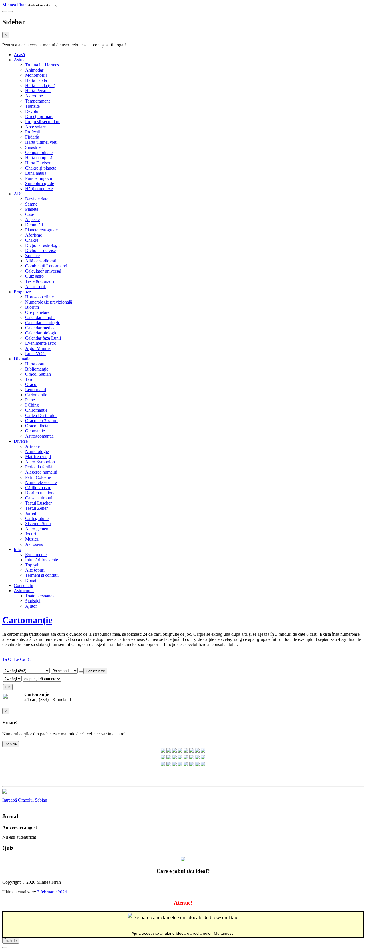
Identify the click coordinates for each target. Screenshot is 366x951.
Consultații (23, 585)
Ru (29, 659)
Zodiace (32, 255)
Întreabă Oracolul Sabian (24, 800)
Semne (31, 204)
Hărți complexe (39, 188)
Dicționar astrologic (43, 245)
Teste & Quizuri (39, 281)
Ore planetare (37, 312)
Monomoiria (36, 75)
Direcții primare (39, 116)
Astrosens (34, 544)
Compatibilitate (39, 152)
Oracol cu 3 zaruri (41, 420)
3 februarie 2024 (52, 891)
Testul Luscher (38, 503)
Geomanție (35, 430)
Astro (19, 59)
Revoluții (33, 111)
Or (10, 659)
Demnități (34, 224)
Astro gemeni (37, 528)
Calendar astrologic (42, 322)
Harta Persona (38, 90)
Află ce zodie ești (40, 260)
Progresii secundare (42, 121)
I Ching (32, 405)
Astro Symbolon (40, 461)
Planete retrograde (41, 229)
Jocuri (30, 533)
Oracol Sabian (38, 374)
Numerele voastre (41, 482)
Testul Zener (36, 508)
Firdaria (32, 137)
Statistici (32, 600)
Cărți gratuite (37, 518)
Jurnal (30, 513)
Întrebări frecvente (41, 559)
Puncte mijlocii (38, 178)
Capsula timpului (40, 497)
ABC (18, 193)
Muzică (32, 539)
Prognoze (22, 291)
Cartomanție (36, 394)
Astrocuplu (24, 590)
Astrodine (34, 95)
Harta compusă (38, 157)
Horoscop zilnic (39, 296)
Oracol (31, 384)
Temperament (37, 101)
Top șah (32, 564)
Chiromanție (36, 410)
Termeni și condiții (42, 575)
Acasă (19, 54)
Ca (22, 659)
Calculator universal (43, 271)
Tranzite (32, 106)
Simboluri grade (39, 183)
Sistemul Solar (38, 523)
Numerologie (37, 451)
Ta (4, 659)
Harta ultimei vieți (41, 142)
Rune (30, 399)
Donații (32, 580)
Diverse (21, 441)
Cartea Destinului (41, 415)
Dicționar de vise (40, 250)
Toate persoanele (40, 595)
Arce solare (35, 126)
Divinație (22, 358)
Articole (32, 446)
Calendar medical (41, 327)
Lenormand (35, 389)
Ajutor (31, 606)
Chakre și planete (40, 168)
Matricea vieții (38, 456)
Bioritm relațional (41, 492)
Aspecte (32, 219)
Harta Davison (38, 162)
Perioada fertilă (38, 466)
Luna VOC (35, 353)
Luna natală (35, 173)
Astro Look (35, 286)
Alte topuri (35, 570)
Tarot (30, 379)
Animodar (34, 70)
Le (16, 659)
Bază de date (36, 198)
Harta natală (36, 80)
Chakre (31, 240)
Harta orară (35, 363)
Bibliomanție (36, 369)
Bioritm (32, 307)
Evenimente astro (40, 343)
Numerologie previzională (48, 302)
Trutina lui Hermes (42, 64)
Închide (11, 744)
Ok (7, 687)
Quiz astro (34, 276)
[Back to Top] (4, 947)
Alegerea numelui (41, 472)
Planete (31, 209)
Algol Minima (38, 348)
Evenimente (36, 554)
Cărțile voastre (38, 487)
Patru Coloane (38, 477)
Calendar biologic (41, 332)
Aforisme (33, 235)
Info (17, 549)
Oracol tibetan (38, 425)
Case (29, 214)
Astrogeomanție (39, 436)
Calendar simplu (40, 317)
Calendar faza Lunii (43, 338)
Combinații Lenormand (46, 265)
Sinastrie (33, 147)
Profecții (32, 131)
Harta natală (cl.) (40, 85)
